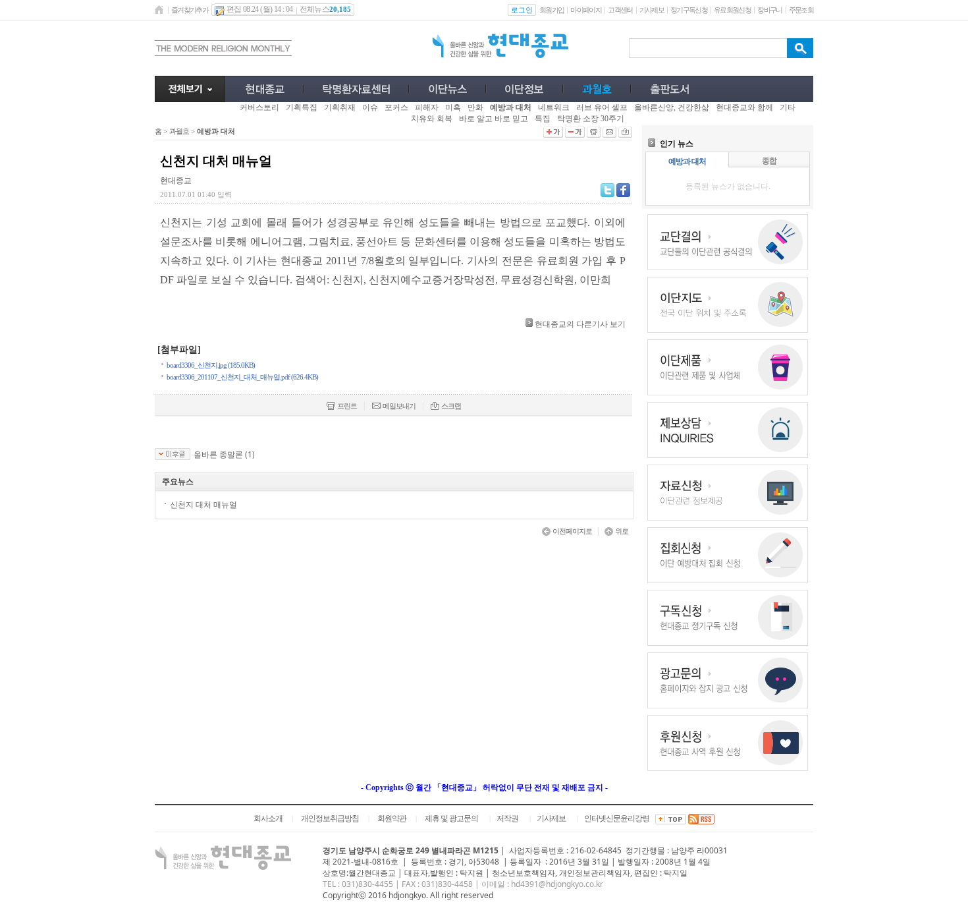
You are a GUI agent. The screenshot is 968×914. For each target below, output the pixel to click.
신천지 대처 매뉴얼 (203, 504)
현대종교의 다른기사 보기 (580, 323)
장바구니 (769, 10)
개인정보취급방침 (330, 818)
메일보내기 (399, 406)
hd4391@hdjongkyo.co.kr (557, 884)
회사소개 (268, 818)
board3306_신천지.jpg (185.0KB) (211, 365)
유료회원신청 (732, 10)
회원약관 (391, 818)
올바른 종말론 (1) (224, 454)
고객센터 (620, 10)
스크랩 (451, 406)
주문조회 (801, 10)
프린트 (347, 406)
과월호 (179, 131)
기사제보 (651, 10)
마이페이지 (585, 10)
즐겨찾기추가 (189, 10)
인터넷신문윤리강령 (616, 818)
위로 (621, 531)
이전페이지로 (572, 531)
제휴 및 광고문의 (451, 818)
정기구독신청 (688, 10)
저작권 (507, 818)
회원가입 (551, 10)
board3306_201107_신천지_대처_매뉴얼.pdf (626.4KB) (242, 377)
